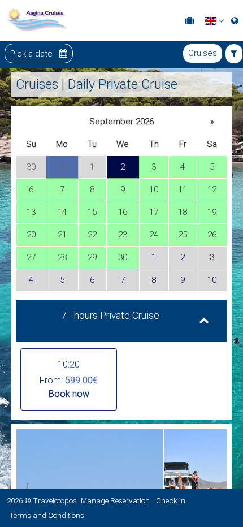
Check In (170, 500)
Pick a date (32, 53)
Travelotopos (55, 500)
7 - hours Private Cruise (110, 315)
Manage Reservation (115, 500)
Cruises (202, 53)
